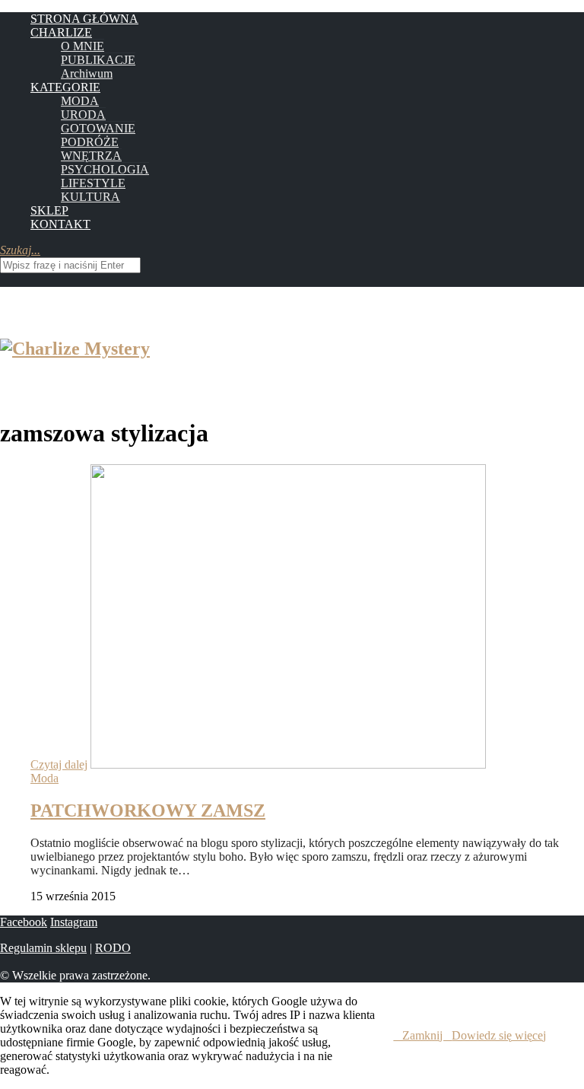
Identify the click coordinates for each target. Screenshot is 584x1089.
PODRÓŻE (90, 141)
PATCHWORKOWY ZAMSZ (147, 810)
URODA (83, 114)
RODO (113, 947)
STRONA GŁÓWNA (84, 18)
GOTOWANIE (98, 128)
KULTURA (90, 196)
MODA (80, 100)
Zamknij (422, 1035)
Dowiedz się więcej (499, 1035)
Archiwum (87, 73)
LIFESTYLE (93, 183)
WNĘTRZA (91, 155)
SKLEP (49, 210)
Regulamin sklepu (43, 947)
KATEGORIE (65, 87)
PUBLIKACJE (98, 59)
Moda (44, 778)
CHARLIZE (61, 32)
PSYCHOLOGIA (105, 169)
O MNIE (82, 46)
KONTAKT (60, 224)
